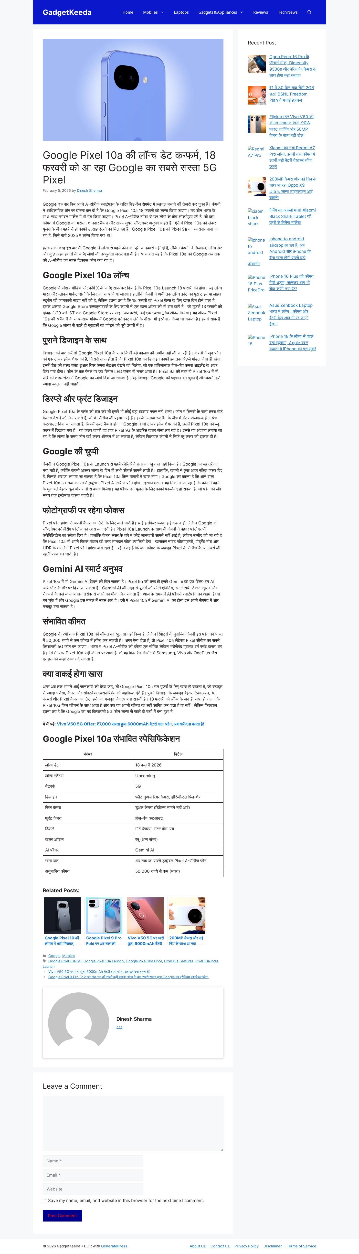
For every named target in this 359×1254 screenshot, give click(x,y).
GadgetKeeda (67, 12)
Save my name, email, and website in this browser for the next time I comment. (126, 1200)
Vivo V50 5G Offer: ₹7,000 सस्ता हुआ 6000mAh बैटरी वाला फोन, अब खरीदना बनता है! (130, 724)
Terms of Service (301, 1246)
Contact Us (220, 1246)
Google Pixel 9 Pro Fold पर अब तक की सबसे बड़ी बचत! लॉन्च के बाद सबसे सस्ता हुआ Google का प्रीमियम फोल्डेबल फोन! (128, 977)
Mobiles (150, 12)
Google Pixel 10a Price (144, 961)
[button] (309, 12)
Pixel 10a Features (178, 961)
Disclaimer (273, 1246)
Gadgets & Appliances (218, 12)
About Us (198, 1246)
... (119, 1024)
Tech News (288, 12)
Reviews (260, 12)
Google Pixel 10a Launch (104, 961)
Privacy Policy (246, 1246)
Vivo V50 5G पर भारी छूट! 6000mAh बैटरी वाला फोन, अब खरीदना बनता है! (99, 971)
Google (54, 956)
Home (128, 12)
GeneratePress (114, 1246)
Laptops (181, 12)
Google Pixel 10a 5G (65, 961)
